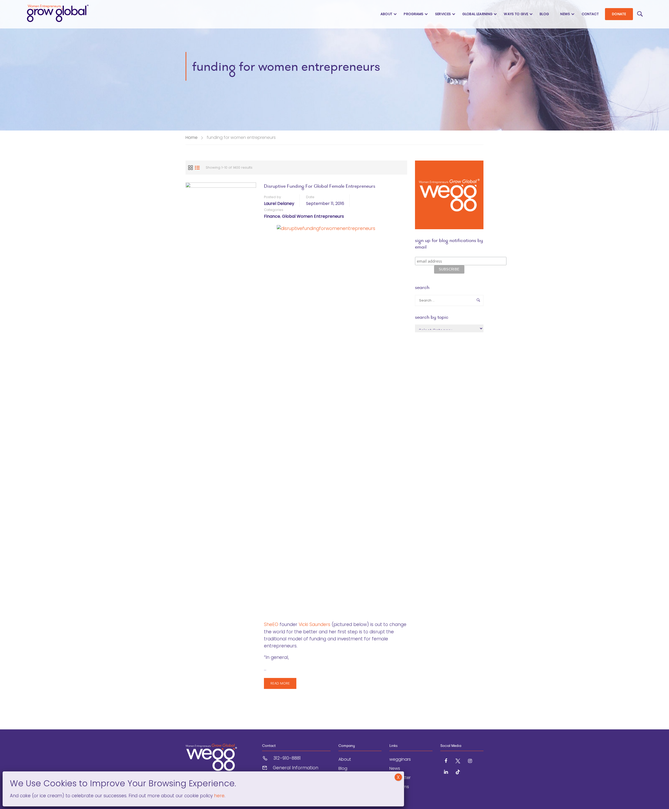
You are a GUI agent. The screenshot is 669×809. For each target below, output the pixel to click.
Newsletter (400, 778)
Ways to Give (516, 13)
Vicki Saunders (314, 624)
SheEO (271, 624)
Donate (619, 13)
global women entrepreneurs (313, 216)
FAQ (393, 796)
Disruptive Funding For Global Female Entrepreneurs (319, 186)
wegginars (400, 759)
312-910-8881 (287, 758)
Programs (414, 13)
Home (192, 137)
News (565, 13)
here (218, 796)
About (386, 13)
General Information (295, 768)
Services (443, 13)
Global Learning (477, 13)
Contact (590, 13)
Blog (544, 13)
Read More (283, 685)
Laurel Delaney (279, 203)
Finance (272, 216)
